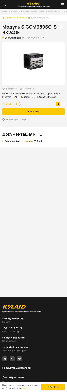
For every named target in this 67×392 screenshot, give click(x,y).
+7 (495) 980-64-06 (12, 318)
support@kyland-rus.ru (15, 347)
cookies (25, 388)
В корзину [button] (33, 111)
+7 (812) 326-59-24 (12, 328)
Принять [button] (53, 386)
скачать (29, 141)
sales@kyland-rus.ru (13, 337)
